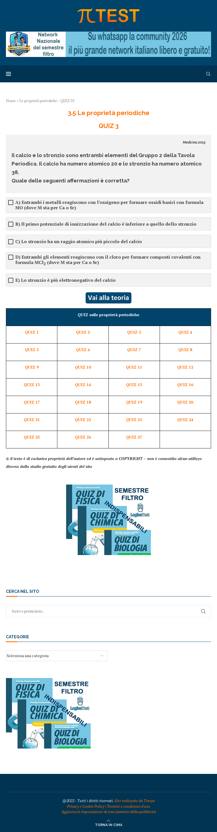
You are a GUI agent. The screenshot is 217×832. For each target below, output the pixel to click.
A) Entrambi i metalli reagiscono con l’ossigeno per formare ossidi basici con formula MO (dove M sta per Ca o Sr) (109, 205)
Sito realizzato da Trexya (134, 800)
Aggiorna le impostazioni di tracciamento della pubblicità (108, 811)
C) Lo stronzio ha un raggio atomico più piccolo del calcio (78, 241)
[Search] (208, 74)
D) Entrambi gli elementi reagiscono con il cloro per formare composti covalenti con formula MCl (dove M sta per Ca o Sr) (108, 260)
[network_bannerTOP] (108, 34)
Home (11, 100)
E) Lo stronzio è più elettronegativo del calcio (65, 280)
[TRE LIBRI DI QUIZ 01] (108, 487)
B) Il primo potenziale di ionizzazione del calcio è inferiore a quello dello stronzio (105, 224)
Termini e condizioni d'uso (128, 806)
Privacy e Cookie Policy (85, 806)
